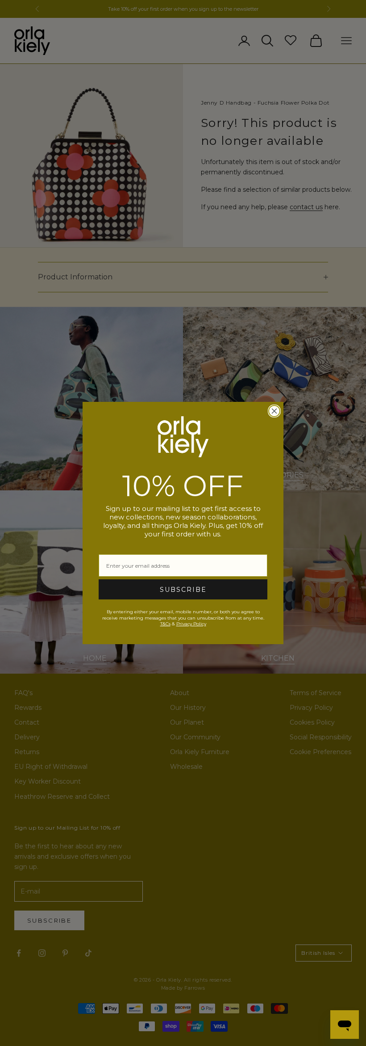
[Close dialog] (274, 411)
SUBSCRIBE (183, 590)
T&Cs (165, 624)
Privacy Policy (191, 624)
